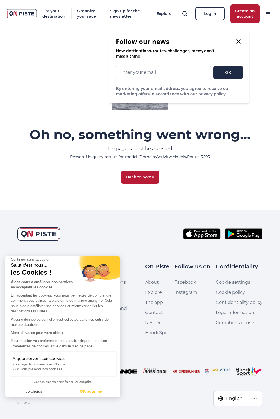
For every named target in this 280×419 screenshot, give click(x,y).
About (152, 282)
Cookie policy (230, 292)
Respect (154, 322)
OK (228, 72)
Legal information (235, 312)
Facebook (185, 282)
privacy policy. (211, 94)
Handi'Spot (157, 332)
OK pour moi (91, 391)
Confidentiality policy (239, 302)
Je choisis (34, 391)
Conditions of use (235, 322)
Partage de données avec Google (40, 364)
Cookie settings (233, 282)
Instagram (185, 292)
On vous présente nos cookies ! (38, 369)
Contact (154, 312)
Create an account (245, 13)
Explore (163, 13)
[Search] (185, 13)
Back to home (140, 177)
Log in (210, 13)
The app (154, 302)
